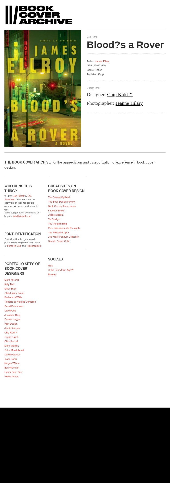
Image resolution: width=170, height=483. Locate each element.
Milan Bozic (10, 288)
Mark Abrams (11, 279)
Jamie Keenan (12, 328)
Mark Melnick (11, 345)
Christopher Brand (14, 293)
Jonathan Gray (12, 315)
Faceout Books (56, 210)
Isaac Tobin (10, 359)
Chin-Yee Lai (11, 341)
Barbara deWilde (13, 297)
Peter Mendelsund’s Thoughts (64, 228)
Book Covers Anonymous (62, 206)
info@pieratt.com (22, 216)
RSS (50, 265)
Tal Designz (54, 219)
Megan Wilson (11, 363)
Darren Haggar (12, 319)
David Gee (10, 310)
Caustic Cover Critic (59, 241)
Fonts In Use (14, 245)
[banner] (85, 13)
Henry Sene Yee (13, 372)
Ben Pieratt (19, 195)
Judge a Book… (56, 214)
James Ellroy (102, 61)
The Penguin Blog (57, 223)
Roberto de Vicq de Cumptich (20, 301)
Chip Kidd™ (120, 94)
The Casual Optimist (59, 197)
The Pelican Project (58, 232)
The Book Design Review (61, 201)
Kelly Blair (9, 284)
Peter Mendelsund (14, 350)
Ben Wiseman (11, 367)
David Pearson (12, 354)
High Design (10, 323)
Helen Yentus (11, 376)
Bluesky (52, 274)
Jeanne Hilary (129, 103)
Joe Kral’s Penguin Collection (63, 236)
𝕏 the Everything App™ (60, 270)
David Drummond (13, 306)
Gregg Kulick (11, 337)
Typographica (33, 245)
